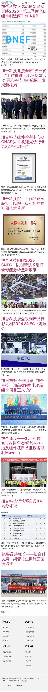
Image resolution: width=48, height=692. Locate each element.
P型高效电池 (29, 632)
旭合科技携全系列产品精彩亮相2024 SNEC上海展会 (24, 323)
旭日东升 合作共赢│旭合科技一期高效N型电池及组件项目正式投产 (22, 385)
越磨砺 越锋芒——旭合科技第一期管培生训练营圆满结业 (23, 559)
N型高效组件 (29, 636)
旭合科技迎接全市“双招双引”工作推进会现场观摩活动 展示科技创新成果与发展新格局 (23, 77)
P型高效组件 (29, 641)
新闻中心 (6, 641)
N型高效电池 (29, 627)
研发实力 (28, 656)
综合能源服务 (7, 661)
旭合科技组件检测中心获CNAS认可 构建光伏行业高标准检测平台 (23, 142)
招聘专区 (6, 636)
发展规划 (6, 632)
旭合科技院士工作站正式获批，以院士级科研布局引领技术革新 (23, 203)
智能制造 (28, 665)
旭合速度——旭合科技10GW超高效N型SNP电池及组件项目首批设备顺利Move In (23, 445)
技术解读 (28, 652)
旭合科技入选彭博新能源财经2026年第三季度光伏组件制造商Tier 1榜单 (24, 11)
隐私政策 (8, 685)
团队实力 (28, 661)
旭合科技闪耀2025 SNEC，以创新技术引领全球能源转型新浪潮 (22, 265)
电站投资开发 (7, 656)
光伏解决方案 (7, 652)
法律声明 (19, 685)
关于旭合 (6, 627)
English (26, 3)
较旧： (5, 612)
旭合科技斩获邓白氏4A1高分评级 (22, 503)
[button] (43, 3)
